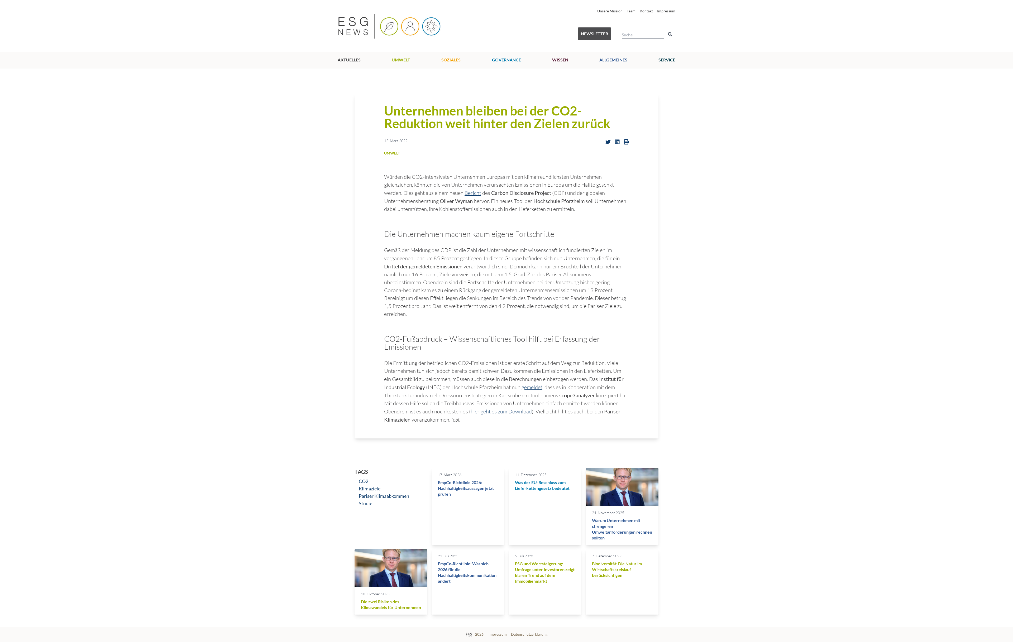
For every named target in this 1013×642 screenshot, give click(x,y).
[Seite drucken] (626, 141)
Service (666, 59)
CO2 (363, 481)
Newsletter (594, 33)
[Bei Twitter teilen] (608, 141)
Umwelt (401, 59)
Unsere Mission (610, 11)
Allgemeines (613, 59)
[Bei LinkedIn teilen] (617, 141)
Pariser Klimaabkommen (384, 496)
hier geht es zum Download (501, 411)
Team (631, 11)
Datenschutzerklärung (529, 634)
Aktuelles (349, 59)
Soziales (451, 59)
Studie (365, 503)
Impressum (666, 11)
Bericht (473, 193)
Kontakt (646, 11)
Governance (506, 59)
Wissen (560, 59)
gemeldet (532, 387)
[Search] (670, 34)
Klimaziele (369, 488)
